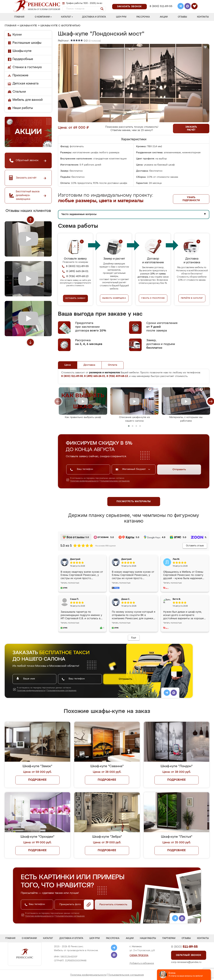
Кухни (17, 34)
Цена (67, 365)
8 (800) (184, 946)
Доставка (89, 365)
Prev (30, 219)
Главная (19, 17)
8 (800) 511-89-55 (161, 6)
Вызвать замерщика (114, 298)
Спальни (19, 91)
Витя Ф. (177, 599)
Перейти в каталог (192, 298)
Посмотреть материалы (134, 501)
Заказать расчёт (191, 128)
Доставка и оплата (94, 17)
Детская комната (26, 83)
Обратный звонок (188, 955)
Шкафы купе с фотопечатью (60, 25)
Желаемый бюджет (134, 469)
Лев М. (176, 559)
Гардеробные (23, 59)
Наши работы (23, 108)
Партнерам (168, 938)
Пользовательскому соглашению (115, 481)
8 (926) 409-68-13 (161, 10)
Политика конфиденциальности (88, 975)
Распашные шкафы (27, 42)
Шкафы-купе (28, 25)
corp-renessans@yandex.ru (186, 962)
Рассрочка (143, 17)
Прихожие (20, 75)
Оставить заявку (75, 298)
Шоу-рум (121, 17)
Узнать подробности (191, 199)
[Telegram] (180, 6)
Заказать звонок (129, 6)
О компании (42, 17)
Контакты (203, 17)
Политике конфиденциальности (84, 481)
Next (30, 342)
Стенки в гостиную (27, 67)
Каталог (66, 17)
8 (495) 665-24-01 (161, 2)
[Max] (187, 6)
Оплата (112, 365)
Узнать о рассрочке (153, 298)
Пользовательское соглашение (126, 975)
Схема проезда (139, 955)
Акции (164, 17)
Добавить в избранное (142, 963)
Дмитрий (126, 559)
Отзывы (182, 17)
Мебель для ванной (28, 99)
